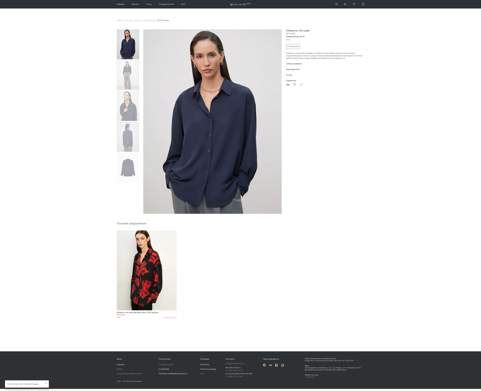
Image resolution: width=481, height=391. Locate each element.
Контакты (204, 364)
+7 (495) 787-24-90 (234, 370)
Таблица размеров (294, 64)
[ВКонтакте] (288, 84)
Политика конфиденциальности (172, 373)
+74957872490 (310, 377)
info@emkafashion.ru (235, 363)
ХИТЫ (119, 369)
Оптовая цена (293, 46)
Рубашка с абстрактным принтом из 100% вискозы (137, 313)
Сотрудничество (166, 4)
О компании (163, 369)
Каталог (135, 4)
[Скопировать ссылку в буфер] (301, 84)
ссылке (35, 384)
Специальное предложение (129, 373)
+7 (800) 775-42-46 (234, 376)
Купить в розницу (208, 369)
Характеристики (292, 69)
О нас (149, 4)
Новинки (120, 4)
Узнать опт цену (170, 317)
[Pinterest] (294, 84)
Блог (183, 4)
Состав (289, 75)
